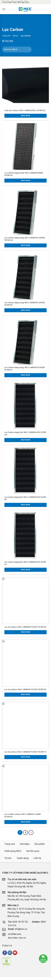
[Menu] (4, 9)
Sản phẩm (39, 844)
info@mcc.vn (21, 929)
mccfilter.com (14, 934)
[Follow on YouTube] (15, 952)
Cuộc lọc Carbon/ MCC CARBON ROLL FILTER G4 (24, 110)
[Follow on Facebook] (4, 952)
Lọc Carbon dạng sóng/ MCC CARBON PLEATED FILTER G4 (24, 239)
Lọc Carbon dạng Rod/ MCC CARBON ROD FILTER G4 (25, 433)
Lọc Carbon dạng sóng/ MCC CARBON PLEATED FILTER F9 (24, 368)
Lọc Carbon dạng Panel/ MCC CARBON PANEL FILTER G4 (23, 174)
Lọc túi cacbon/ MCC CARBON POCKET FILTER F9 (25, 752)
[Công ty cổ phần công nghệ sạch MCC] (25, 9)
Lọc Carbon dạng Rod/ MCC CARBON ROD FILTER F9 (25, 563)
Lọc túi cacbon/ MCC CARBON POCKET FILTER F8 (25, 689)
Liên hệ (37, 858)
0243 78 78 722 (20, 921)
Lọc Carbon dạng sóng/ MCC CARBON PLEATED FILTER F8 (24, 303)
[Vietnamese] (4, 2)
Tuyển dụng (23, 858)
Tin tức (8, 858)
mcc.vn (22, 937)
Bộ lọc (15, 36)
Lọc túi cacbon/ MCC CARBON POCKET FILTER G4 (25, 627)
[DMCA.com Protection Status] (6, 961)
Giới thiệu (24, 844)
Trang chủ (6, 36)
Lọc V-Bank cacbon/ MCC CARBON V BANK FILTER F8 (22, 815)
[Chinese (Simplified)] (15, 2)
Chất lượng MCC (12, 851)
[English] (8, 2)
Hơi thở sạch (32, 851)
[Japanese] (22, 2)
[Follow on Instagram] (10, 952)
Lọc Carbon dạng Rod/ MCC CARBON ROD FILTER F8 (25, 498)
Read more (25, 116)
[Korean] (26, 2)
